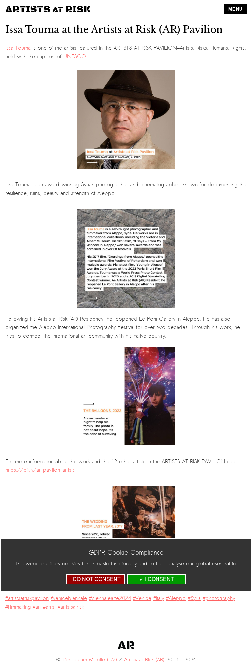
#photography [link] (219, 598)
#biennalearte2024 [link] (110, 598)
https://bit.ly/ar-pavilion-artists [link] (40, 470)
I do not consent (95, 579)
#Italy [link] (158, 598)
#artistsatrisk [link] (71, 607)
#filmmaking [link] (18, 607)
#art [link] (37, 607)
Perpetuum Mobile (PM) (90, 660)
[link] (18, 48)
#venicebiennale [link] (69, 598)
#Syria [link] (194, 598)
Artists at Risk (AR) (144, 660)
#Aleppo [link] (176, 598)
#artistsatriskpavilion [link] (27, 598)
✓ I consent (156, 579)
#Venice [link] (142, 598)
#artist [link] (49, 607)
